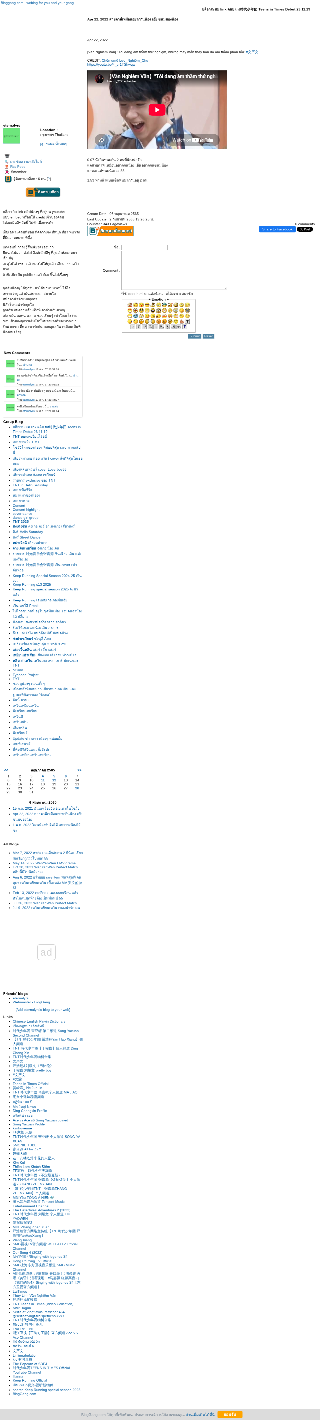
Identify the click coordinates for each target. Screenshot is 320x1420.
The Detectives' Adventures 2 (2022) (41, 1210)
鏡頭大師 (20, 1154)
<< (6, 770)
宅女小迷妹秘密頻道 (28, 1097)
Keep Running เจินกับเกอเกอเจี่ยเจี (40, 600)
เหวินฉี (18, 716)
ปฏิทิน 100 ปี (22, 1102)
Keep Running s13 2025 (32, 584)
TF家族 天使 (22, 1132)
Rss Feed (18, 167)
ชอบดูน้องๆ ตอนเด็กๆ (29, 684)
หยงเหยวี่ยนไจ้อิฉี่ (30, 436)
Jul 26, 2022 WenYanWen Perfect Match (45, 903)
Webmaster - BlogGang (31, 1002)
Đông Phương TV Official (32, 1261)
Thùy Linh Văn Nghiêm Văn (34, 1295)
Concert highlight (26, 510)
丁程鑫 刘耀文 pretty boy (32, 1070)
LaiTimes (20, 1291)
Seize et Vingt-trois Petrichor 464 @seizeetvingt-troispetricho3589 (39, 1314)
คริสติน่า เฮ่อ (22, 1115)
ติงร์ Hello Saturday (28, 532)
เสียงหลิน (20, 727)
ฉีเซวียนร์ (20, 733)
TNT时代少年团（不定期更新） (37, 1175)
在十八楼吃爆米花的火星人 (34, 1158)
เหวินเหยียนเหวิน (26, 706)
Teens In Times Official (30, 1084)
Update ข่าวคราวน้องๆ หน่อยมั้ (37, 738)
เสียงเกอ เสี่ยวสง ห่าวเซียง (44, 655)
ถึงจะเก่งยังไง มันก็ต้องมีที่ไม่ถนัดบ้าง (40, 633)
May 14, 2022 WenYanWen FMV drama (44, 863)
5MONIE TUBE (24, 1145)
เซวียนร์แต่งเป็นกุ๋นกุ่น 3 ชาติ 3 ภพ (39, 644)
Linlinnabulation (25, 1355)
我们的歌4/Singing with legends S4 (40, 1256)
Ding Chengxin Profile (30, 1111)
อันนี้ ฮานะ (21, 700)
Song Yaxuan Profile (29, 1124)
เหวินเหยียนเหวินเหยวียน (32, 755)
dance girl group (25, 518)
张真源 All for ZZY (27, 1149)
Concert (19, 506)
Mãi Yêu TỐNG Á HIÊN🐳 (33, 1198)
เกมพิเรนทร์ (21, 744)
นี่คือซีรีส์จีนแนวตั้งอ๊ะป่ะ (31, 749)
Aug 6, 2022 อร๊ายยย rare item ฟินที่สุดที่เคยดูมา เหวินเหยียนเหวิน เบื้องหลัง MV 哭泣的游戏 (47, 882)
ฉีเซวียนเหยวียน (25, 711)
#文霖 (17, 1079)
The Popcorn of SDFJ (30, 1364)
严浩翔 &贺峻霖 (25, 1299)
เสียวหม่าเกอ (30, 543)
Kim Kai (19, 1163)
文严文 (18, 1061)
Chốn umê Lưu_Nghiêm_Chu (125, 60)
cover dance (22, 514)
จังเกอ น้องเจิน (36, 548)
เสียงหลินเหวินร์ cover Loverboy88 (39, 469)
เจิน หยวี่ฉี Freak (25, 606)
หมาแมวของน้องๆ (26, 495)
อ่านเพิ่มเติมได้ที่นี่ (200, 1414)
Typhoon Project (25, 675)
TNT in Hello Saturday (30, 485)
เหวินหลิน (20, 722)
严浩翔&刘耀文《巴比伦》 (33, 1066)
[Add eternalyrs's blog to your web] (43, 1010)
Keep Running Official (30, 1380)
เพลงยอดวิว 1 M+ (26, 442)
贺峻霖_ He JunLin (27, 1088)
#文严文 (19, 1075)
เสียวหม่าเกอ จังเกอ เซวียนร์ (34, 475)
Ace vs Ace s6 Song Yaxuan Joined (40, 1120)
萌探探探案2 (22, 1223)
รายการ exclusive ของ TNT (34, 480)
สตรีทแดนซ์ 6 (23, 1346)
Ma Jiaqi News (24, 1107)
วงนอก (18, 670)
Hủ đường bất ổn (26, 1341)
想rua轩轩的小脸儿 (27, 1324)
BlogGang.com (24, 1394)
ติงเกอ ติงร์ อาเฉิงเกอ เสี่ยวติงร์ (44, 526)
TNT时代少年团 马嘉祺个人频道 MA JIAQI (45, 1092)
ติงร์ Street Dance (26, 537)
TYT (16, 679)
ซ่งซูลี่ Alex (32, 639)
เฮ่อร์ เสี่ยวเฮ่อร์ (34, 650)
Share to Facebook (277, 229)
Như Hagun (22, 1308)
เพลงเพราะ (21, 501)
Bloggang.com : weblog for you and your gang (37, 3)
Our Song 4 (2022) (27, 1252)
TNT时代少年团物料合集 (32, 1057)
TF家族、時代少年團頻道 (32, 1171)
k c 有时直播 (22, 1359)
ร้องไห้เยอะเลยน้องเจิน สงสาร (35, 628)
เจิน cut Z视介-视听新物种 (33, 1385)
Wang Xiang (22, 1240)
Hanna (18, 1376)
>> (80, 770)
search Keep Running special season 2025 (46, 1390)
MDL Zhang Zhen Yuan (31, 1227)
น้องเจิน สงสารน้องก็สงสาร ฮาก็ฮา (39, 622)
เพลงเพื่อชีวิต (22, 490)
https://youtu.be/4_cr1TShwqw (111, 64)
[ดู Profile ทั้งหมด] (53, 144)
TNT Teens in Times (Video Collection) (43, 1304)
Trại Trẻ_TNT (23, 1329)
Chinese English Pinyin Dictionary (39, 1021)
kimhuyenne (22, 1128)
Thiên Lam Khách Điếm (31, 1167)
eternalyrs (20, 998)
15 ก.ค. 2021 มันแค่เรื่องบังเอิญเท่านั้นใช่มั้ (46, 808)
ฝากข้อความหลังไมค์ (26, 162)
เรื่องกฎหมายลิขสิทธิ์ (28, 1026)
